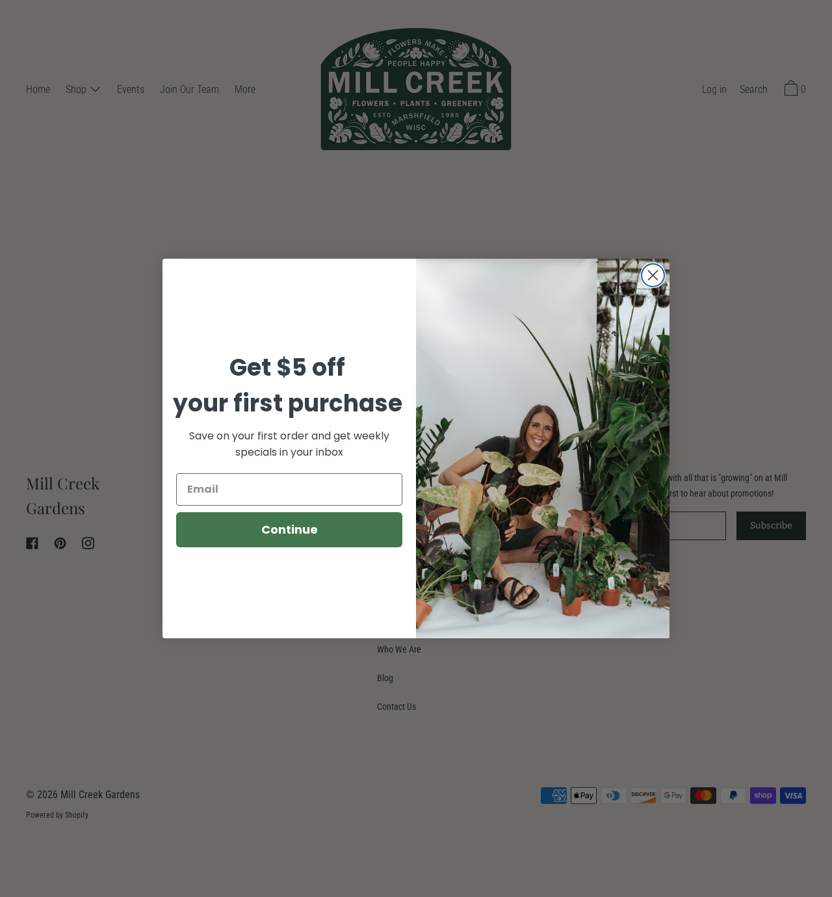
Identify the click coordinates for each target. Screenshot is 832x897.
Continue (289, 529)
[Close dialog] (653, 275)
